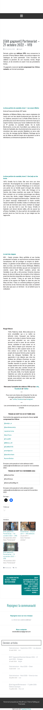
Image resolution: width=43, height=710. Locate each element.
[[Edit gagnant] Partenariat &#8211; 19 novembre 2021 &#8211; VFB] (10, 546)
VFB (16, 567)
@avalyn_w (8, 423)
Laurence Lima (9, 431)
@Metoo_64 (8, 443)
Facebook (18, 389)
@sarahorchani (9, 454)
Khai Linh (21, 689)
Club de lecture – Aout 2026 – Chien (21, 666)
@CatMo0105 (8, 447)
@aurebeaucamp (10, 427)
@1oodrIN (7, 439)
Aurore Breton (9, 458)
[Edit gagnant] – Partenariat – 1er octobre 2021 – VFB (10, 534)
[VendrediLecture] (21, 6)
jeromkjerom (8, 451)
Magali (20, 49)
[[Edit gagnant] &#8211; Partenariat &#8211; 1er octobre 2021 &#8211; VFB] (10, 526)
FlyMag (34, 702)
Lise (19, 650)
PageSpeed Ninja (26, 709)
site (37, 386)
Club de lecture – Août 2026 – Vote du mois (23, 675)
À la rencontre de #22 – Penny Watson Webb (12, 580)
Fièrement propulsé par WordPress (15, 702)
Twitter (25, 389)
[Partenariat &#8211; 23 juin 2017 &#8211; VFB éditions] (28, 526)
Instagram (29, 399)
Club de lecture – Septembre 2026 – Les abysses (25, 648)
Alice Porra (7, 435)
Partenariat (8, 567)
